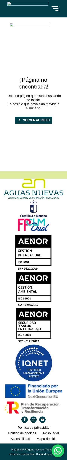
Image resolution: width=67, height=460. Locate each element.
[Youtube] (42, 419)
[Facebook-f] (24, 419)
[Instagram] (33, 419)
